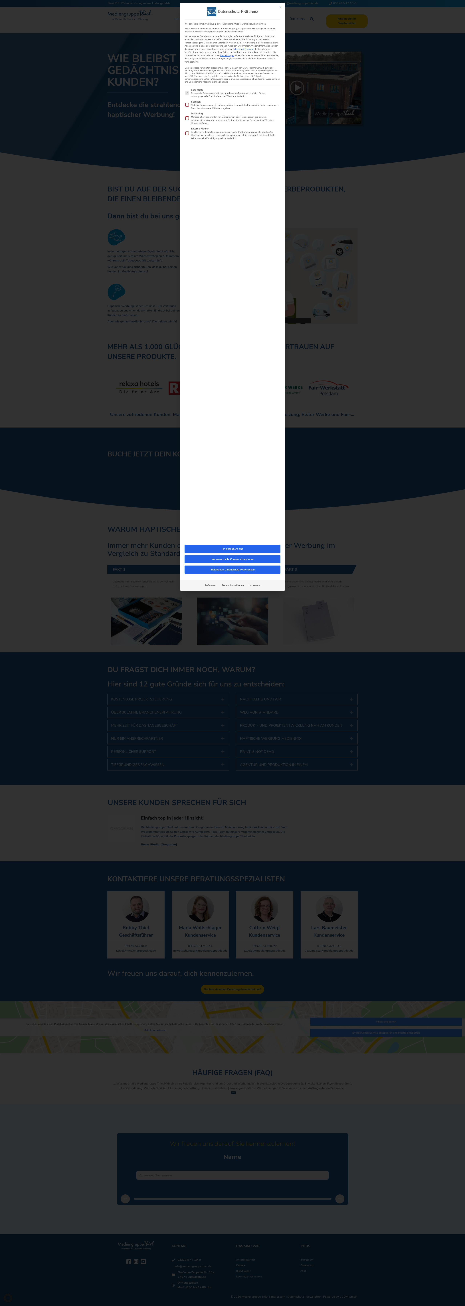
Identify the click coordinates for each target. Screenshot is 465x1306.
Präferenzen (210, 585)
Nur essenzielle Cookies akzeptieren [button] (232, 559)
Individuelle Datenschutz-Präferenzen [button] (233, 569)
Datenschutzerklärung (243, 49)
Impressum (255, 585)
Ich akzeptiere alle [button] (232, 549)
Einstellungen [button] (227, 55)
